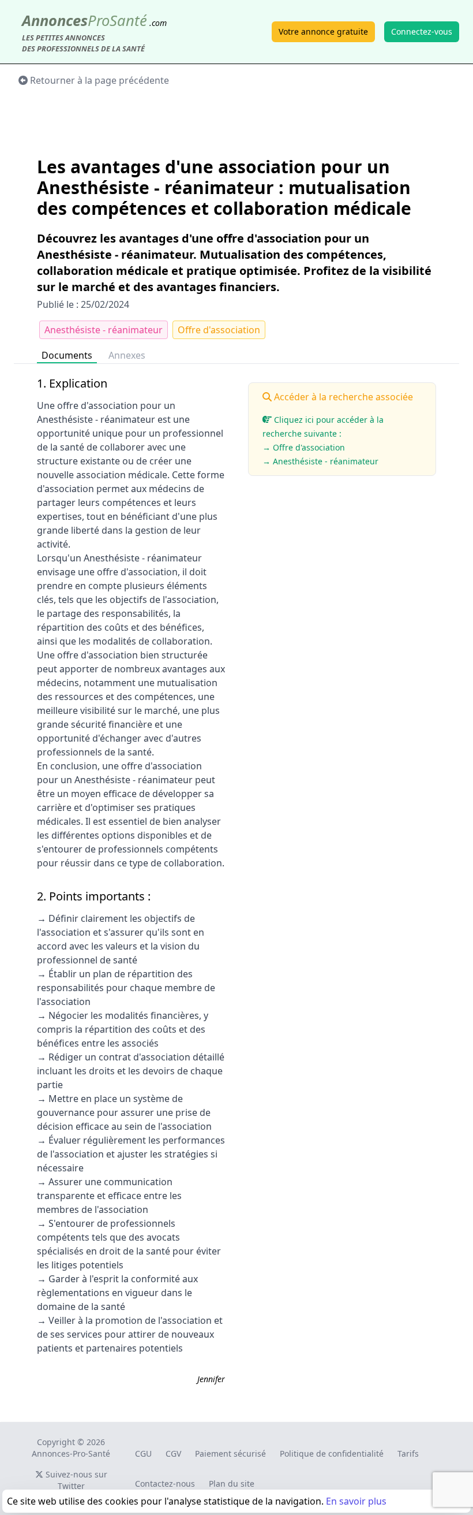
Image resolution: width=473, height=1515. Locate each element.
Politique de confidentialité (332, 1453)
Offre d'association (219, 329)
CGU (143, 1453)
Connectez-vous (421, 31)
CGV (173, 1453)
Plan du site (231, 1483)
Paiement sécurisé (230, 1453)
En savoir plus (356, 1501)
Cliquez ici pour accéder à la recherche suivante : (323, 440)
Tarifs (408, 1453)
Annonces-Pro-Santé (71, 1453)
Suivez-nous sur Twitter (75, 1480)
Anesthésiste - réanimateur (103, 329)
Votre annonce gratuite (323, 31)
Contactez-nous (165, 1483)
